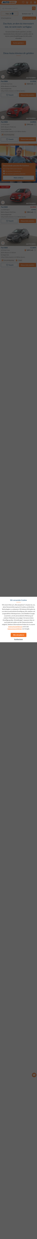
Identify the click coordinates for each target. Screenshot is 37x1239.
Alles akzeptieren (18, 635)
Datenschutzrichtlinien (15, 629)
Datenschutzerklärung (15, 626)
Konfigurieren (18, 639)
